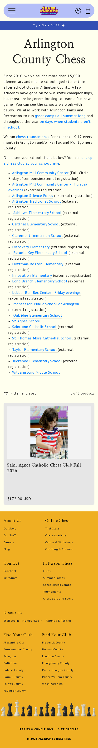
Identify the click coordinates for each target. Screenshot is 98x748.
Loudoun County (53, 656)
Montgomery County (55, 663)
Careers (9, 542)
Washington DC (52, 684)
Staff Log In (11, 620)
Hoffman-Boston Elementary (38, 264)
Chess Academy (56, 535)
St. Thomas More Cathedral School (42, 338)
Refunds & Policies (59, 620)
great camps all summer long (60, 115)
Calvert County (14, 670)
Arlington (10, 656)
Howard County (52, 649)
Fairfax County (13, 684)
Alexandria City (14, 642)
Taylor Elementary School (34, 349)
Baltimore (10, 663)
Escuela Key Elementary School (40, 252)
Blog (7, 549)
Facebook (10, 571)
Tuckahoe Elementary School (37, 360)
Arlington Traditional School (36, 201)
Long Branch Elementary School (39, 281)
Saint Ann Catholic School (34, 326)
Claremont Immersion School (37, 235)
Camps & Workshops (59, 542)
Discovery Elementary (31, 246)
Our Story (10, 528)
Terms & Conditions (36, 729)
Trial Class (52, 528)
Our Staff (10, 535)
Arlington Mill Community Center (41, 172)
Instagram (11, 578)
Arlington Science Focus (32, 195)
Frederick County (53, 642)
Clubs (47, 571)
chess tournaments (32, 136)
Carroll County (13, 677)
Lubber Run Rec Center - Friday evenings (46, 292)
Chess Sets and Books (58, 598)
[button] (88, 11)
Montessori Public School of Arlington (46, 303)
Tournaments (52, 591)
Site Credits (68, 729)
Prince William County (57, 677)
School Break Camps (57, 584)
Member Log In (32, 620)
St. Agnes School (26, 321)
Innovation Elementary (32, 275)
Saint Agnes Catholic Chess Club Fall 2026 (44, 467)
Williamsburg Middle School (36, 372)
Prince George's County (58, 670)
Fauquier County (15, 690)
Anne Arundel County (18, 649)
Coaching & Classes (59, 549)
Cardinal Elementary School (36, 224)
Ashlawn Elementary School (37, 212)
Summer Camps (54, 578)
